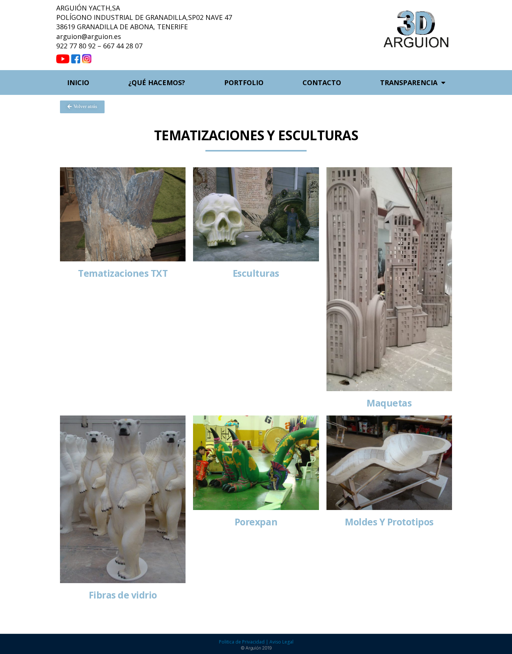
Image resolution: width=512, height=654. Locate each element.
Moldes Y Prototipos (389, 522)
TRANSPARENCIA (408, 82)
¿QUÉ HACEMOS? (156, 82)
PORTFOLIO (243, 82)
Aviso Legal (281, 642)
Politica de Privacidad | (244, 642)
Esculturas (256, 273)
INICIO (78, 82)
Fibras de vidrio (123, 595)
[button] (82, 106)
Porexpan (256, 522)
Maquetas (389, 403)
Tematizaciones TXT (123, 273)
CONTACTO (321, 82)
